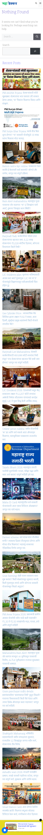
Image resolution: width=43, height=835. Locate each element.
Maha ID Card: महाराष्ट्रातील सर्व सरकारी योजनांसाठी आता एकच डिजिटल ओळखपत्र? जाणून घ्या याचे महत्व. (20, 506)
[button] (36, 3)
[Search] (37, 37)
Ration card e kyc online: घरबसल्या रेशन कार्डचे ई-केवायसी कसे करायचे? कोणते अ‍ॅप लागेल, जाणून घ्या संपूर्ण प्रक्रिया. (21, 170)
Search (5, 45)
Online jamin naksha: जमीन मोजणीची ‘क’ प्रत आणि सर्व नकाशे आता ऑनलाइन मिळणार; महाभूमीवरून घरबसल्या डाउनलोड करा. (20, 434)
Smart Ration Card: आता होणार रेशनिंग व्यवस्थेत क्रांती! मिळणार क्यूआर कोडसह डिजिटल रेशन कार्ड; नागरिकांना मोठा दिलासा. (20, 811)
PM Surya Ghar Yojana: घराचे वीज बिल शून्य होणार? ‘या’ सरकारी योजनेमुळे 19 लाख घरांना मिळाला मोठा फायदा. (20, 135)
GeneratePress (29, 831)
